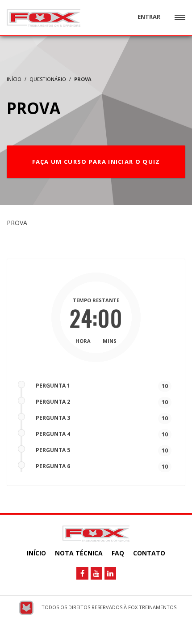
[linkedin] (110, 573)
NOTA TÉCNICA (79, 553)
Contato (149, 553)
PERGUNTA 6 (53, 466)
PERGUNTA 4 (53, 434)
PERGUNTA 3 (53, 418)
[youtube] (96, 573)
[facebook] (82, 573)
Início (36, 553)
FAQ (118, 553)
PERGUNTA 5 (53, 450)
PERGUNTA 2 (53, 401)
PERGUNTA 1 (53, 385)
